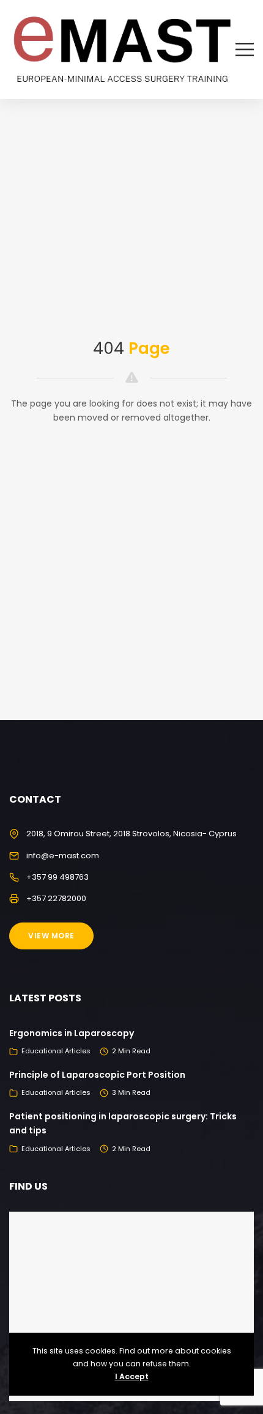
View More (51, 935)
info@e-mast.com (62, 855)
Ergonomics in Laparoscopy (71, 1033)
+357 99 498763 (57, 877)
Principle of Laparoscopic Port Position (97, 1075)
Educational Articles (56, 1051)
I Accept (132, 1376)
